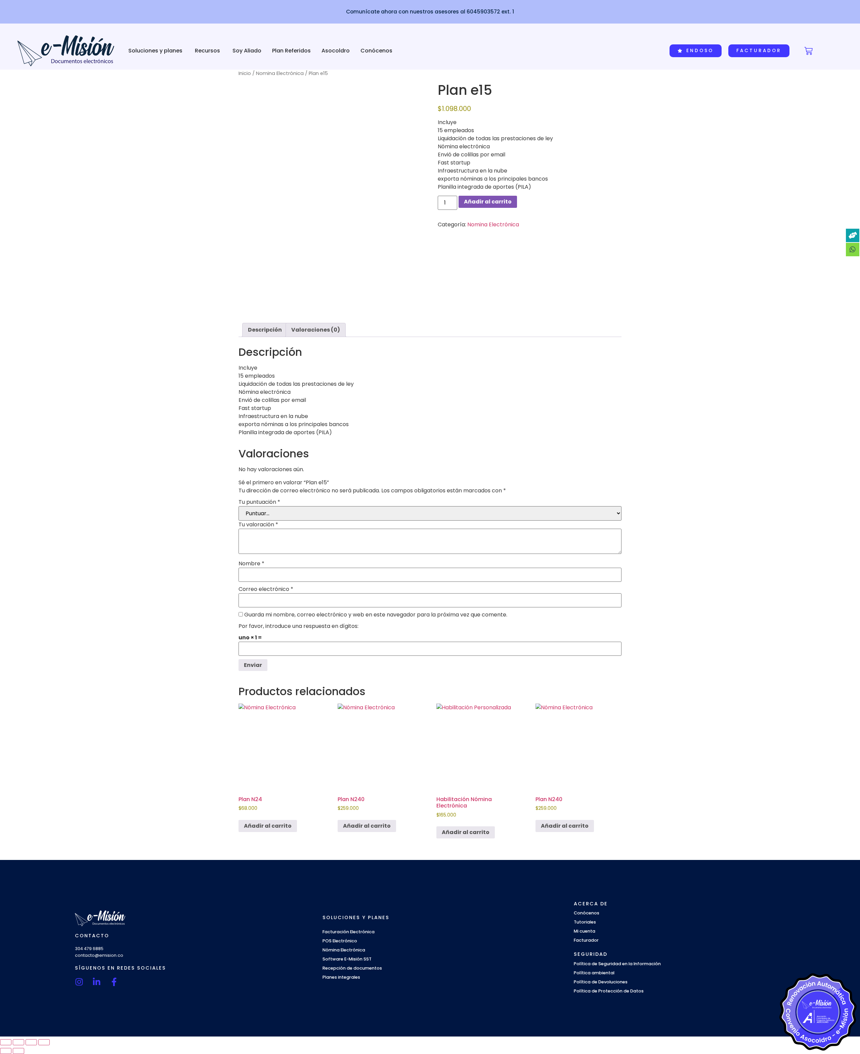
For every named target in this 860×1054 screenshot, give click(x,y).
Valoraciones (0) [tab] (315, 330)
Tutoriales (585, 922)
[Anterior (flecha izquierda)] (5, 1051)
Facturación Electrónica (348, 932)
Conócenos (586, 913)
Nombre (251, 563)
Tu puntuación (259, 502)
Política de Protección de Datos (609, 991)
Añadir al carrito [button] (268, 826)
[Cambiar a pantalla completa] (18, 1042)
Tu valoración (258, 524)
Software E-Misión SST (347, 959)
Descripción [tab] (265, 330)
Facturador (586, 940)
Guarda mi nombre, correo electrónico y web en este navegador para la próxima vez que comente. (375, 614)
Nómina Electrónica (343, 950)
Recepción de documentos (352, 968)
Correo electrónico (266, 589)
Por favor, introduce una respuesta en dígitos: (298, 626)
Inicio (245, 73)
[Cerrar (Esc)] (44, 1042)
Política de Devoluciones (601, 982)
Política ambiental (594, 973)
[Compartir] (31, 1042)
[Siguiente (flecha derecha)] (18, 1051)
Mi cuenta (584, 931)
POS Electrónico (339, 941)
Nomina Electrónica (280, 73)
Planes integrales (341, 977)
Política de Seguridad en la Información (617, 964)
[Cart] (808, 51)
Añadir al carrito (488, 201)
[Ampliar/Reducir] (5, 1042)
